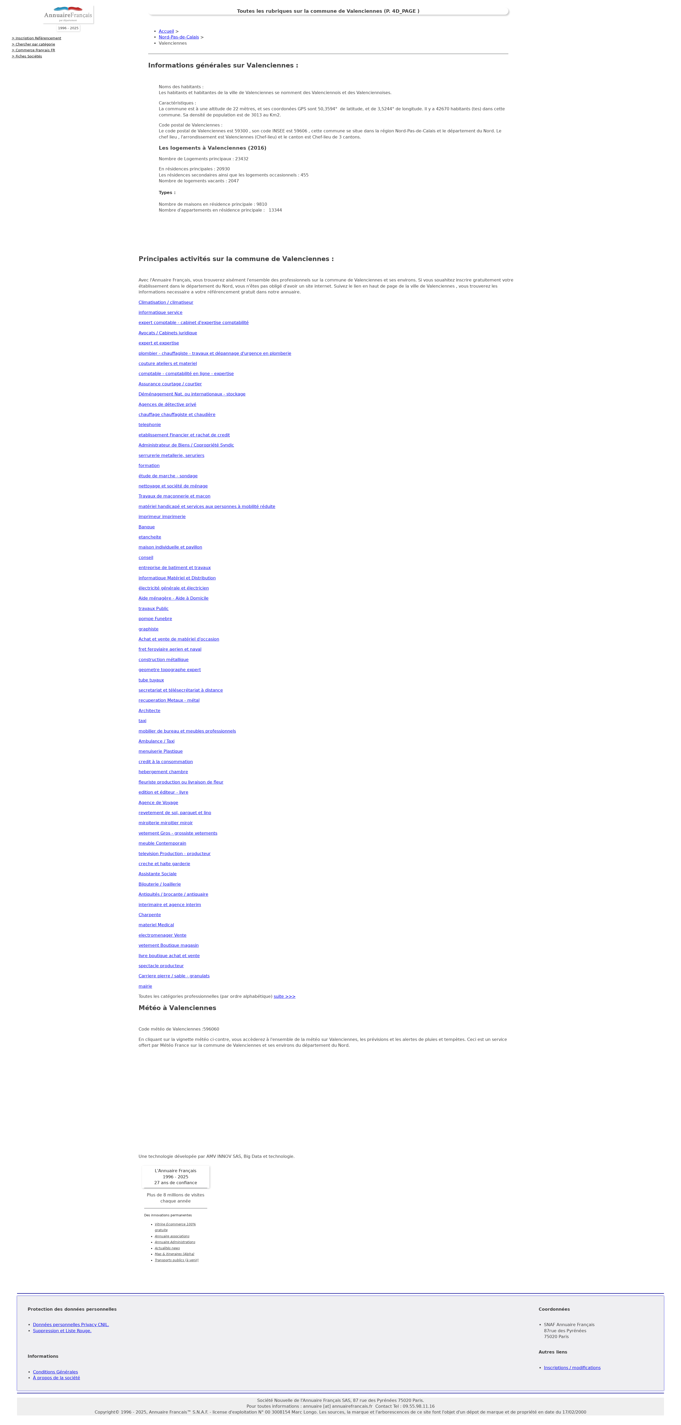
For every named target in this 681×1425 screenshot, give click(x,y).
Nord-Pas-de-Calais (179, 37)
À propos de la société (56, 1377)
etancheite (150, 537)
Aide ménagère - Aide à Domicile (174, 598)
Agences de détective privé (167, 404)
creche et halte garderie (164, 863)
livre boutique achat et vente (169, 955)
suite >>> (285, 996)
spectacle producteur (161, 965)
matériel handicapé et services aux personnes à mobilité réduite (207, 506)
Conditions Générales (55, 1371)
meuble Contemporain (162, 843)
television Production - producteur (175, 853)
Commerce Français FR (35, 50)
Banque (147, 526)
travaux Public (154, 608)
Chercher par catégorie (35, 44)
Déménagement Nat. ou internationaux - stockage (192, 394)
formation (149, 465)
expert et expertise (159, 343)
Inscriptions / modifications (572, 1367)
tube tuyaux (151, 680)
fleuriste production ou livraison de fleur (181, 782)
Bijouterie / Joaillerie (160, 884)
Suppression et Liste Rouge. (62, 1330)
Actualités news (167, 1248)
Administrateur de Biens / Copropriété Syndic (186, 445)
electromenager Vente (162, 935)
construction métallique (164, 659)
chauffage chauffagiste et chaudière (177, 414)
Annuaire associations (172, 1236)
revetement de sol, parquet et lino (175, 812)
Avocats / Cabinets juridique (168, 332)
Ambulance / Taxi (157, 741)
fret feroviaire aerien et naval (170, 649)
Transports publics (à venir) (177, 1260)
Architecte (149, 710)
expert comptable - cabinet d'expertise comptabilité (194, 322)
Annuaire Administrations (175, 1242)
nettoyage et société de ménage (173, 486)
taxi (142, 720)
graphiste (149, 629)
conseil (146, 557)
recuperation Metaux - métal (169, 700)
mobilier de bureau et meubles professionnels (187, 731)
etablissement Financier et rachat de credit (184, 435)
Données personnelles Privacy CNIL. (71, 1324)
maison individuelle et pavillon (170, 547)
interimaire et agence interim (170, 904)
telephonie (150, 424)
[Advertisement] (328, 229)
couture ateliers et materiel (168, 363)
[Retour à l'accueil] (68, 21)
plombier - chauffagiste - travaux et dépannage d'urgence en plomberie (215, 353)
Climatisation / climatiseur (166, 302)
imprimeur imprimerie (162, 516)
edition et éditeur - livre (163, 792)
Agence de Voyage (158, 802)
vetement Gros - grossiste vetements (178, 833)
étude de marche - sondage (168, 475)
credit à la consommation (166, 761)
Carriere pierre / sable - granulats (174, 975)
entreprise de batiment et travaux (175, 567)
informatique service (160, 312)
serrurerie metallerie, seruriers (171, 455)
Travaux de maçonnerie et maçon (174, 496)
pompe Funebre (155, 618)
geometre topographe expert (170, 669)
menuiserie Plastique (161, 751)
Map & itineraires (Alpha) (174, 1254)
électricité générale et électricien (174, 588)
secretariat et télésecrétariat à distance (181, 690)
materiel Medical (156, 924)
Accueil (166, 31)
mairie (145, 986)
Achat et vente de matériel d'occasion (179, 639)
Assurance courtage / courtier (170, 383)
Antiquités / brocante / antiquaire (173, 894)
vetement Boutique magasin (169, 945)
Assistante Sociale (158, 873)
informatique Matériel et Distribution (177, 578)
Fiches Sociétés (29, 56)
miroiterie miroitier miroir (166, 822)
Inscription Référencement (38, 38)
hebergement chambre (163, 771)
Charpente (150, 914)
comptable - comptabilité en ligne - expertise (186, 373)
